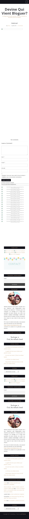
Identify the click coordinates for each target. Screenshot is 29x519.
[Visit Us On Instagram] (14, 254)
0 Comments (20, 25)
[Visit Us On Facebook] (19, 250)
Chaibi (5, 483)
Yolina (9, 25)
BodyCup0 (14, 23)
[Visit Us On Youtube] (20, 252)
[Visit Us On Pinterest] (9, 252)
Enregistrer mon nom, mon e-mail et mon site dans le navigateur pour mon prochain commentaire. (13, 176)
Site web (3, 168)
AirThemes (23, 514)
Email (5, 278)
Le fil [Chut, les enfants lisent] (12, 359)
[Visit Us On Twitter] (9, 250)
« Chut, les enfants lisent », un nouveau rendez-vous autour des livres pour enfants (14, 490)
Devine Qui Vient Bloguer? (14, 11)
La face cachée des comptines (17, 494)
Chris (5, 500)
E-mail (3, 162)
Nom (2, 157)
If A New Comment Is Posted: (7, 182)
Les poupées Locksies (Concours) (16, 500)
